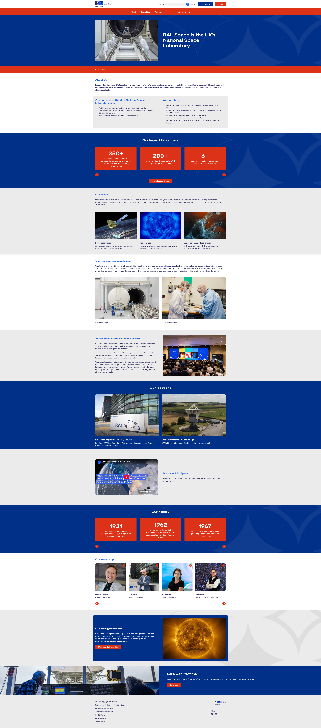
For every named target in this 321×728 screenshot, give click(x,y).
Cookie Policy (100, 715)
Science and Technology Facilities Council (110, 705)
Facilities (158, 12)
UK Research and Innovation (105, 708)
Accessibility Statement (104, 712)
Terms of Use (100, 722)
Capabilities (145, 12)
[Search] (187, 4)
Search (161, 4)
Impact (169, 12)
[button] (97, 175)
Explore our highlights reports (115, 641)
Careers (194, 4)
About (133, 12)
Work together (206, 4)
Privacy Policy (100, 718)
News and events (183, 12)
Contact (220, 4)
